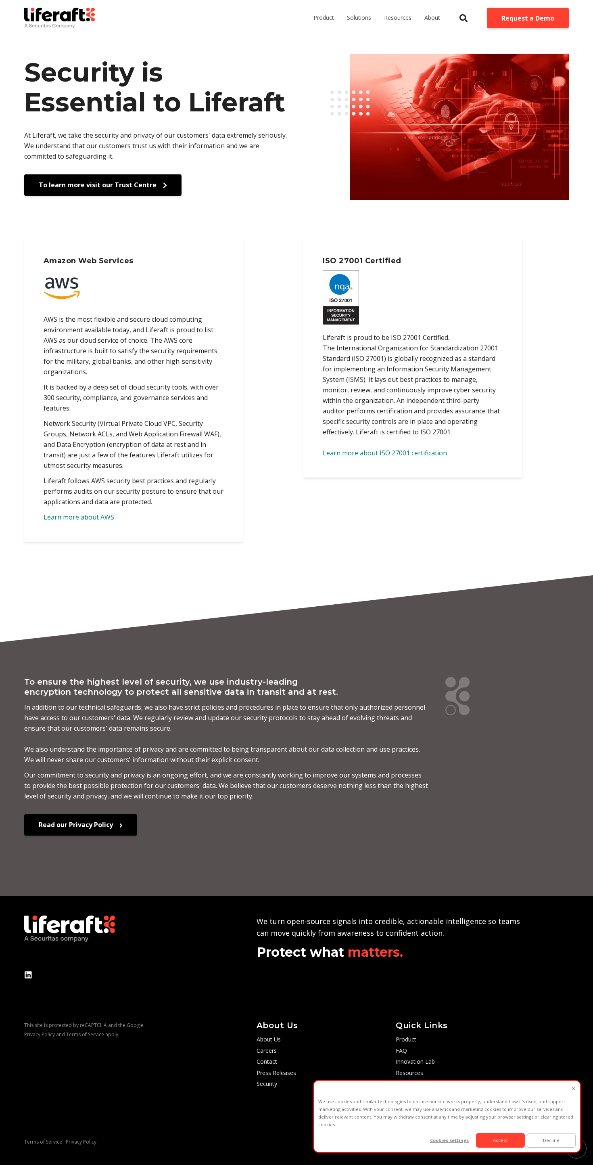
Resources (397, 17)
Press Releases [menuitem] (276, 1073)
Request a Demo (527, 18)
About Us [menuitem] (269, 1039)
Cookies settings (449, 1140)
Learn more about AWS (79, 517)
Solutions (359, 17)
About (432, 17)
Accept (500, 1140)
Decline (551, 1140)
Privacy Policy (39, 1034)
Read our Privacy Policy (77, 824)
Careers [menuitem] (267, 1050)
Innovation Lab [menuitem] (415, 1061)
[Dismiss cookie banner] (573, 1089)
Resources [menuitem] (409, 1073)
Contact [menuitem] (267, 1061)
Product (323, 17)
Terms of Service (85, 1034)
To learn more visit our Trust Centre (98, 184)
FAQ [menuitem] (401, 1050)
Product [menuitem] (406, 1039)
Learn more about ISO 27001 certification (385, 452)
